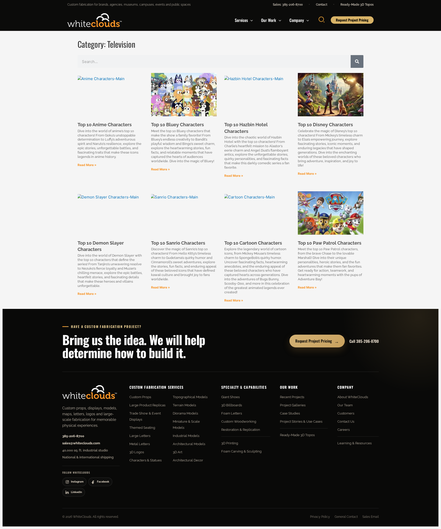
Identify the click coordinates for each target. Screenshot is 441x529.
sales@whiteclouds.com (81, 443)
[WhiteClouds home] (89, 392)
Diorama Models (185, 413)
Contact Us (345, 421)
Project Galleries (292, 405)
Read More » (87, 165)
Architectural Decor (188, 460)
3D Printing (229, 443)
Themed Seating (142, 428)
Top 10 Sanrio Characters (178, 243)
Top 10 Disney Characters (325, 124)
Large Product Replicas (147, 405)
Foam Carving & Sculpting (241, 451)
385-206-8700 (73, 436)
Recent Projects (292, 397)
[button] (250, 20)
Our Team (345, 405)
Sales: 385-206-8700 (288, 4)
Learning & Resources (354, 443)
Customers (345, 413)
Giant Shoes (230, 397)
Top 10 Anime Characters (105, 124)
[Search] (357, 61)
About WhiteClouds (352, 397)
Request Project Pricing (317, 341)
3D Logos (136, 452)
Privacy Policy (320, 517)
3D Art (177, 452)
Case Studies (290, 413)
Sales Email (370, 517)
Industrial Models (186, 436)
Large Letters (139, 436)
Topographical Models (190, 397)
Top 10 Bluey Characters (177, 124)
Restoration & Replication (240, 430)
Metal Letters (139, 444)
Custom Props (140, 397)
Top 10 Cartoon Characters (253, 243)
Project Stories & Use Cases (301, 421)
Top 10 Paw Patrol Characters (329, 243)
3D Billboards (231, 405)
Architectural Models (189, 444)
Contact (321, 4)
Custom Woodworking (238, 421)
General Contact (346, 517)
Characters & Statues (145, 460)
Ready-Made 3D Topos (357, 4)
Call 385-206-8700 (364, 341)
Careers (343, 430)
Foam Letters (231, 413)
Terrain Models (184, 405)
